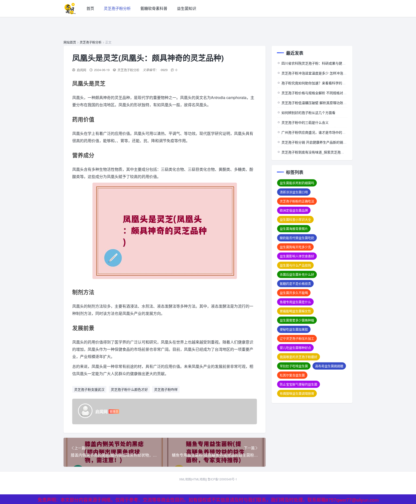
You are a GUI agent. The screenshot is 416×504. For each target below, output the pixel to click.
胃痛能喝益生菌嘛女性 (295, 311)
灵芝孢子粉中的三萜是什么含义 (305, 122)
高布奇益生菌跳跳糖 (329, 366)
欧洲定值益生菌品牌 (294, 210)
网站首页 (70, 42)
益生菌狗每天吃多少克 (295, 247)
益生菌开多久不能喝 (294, 292)
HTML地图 (198, 479)
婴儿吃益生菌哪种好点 (295, 347)
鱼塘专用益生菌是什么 (295, 301)
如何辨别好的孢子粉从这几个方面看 (308, 112)
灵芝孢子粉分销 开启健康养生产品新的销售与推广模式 (322, 142)
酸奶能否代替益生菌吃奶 (297, 237)
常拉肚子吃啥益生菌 (294, 366)
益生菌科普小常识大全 (295, 219)
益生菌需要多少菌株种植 (297, 320)
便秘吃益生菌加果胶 (294, 329)
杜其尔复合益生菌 (292, 375)
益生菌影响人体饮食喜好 (297, 256)
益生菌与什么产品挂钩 (295, 265)
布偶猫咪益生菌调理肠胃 (297, 393)
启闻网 (81, 69)
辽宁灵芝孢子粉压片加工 (297, 338)
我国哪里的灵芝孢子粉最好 (298, 356)
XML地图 (185, 479)
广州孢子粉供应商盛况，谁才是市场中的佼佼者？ (318, 132)
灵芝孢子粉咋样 (166, 389)
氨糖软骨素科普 (153, 8)
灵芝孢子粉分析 (117, 8)
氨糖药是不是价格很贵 (295, 283)
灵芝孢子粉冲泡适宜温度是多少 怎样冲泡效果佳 (317, 73)
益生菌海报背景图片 (294, 228)
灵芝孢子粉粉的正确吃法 (297, 201)
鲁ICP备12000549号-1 (222, 479)
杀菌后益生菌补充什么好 (297, 274)
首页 (90, 8)
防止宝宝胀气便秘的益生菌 (298, 384)
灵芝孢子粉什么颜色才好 (129, 389)
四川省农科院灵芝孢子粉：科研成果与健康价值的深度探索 (325, 63)
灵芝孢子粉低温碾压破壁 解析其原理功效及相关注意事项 (324, 102)
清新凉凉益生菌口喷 (294, 192)
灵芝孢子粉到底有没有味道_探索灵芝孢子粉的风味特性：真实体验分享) (335, 152)
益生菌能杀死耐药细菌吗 (297, 182)
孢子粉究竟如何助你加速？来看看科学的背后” (315, 82)
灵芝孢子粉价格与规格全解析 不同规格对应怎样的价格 (322, 92)
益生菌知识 (186, 8)
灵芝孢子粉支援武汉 (89, 389)
